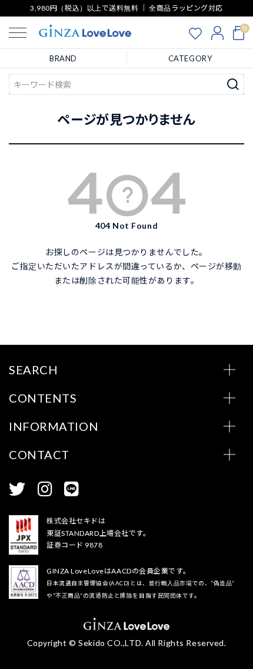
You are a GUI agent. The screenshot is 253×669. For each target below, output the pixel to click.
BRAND (63, 58)
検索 (233, 84)
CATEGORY (190, 58)
